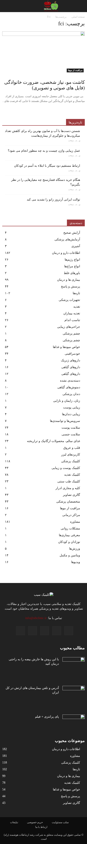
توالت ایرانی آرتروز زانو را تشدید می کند (53, 199)
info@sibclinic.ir (36, 618)
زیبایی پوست (71, 407)
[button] (6, 6)
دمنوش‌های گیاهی (68, 387)
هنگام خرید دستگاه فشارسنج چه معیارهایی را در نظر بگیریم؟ (45, 182)
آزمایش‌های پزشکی (67, 239)
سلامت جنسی (71, 434)
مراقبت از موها (75, 70)
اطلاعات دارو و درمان (66, 253)
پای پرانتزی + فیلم (47, 716)
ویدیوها (75, 562)
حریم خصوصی (35, 822)
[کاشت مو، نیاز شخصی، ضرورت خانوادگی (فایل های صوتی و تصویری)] (43, 51)
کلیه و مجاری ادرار (68, 488)
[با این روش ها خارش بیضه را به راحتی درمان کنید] (73, 665)
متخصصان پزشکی (68, 501)
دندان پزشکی (71, 394)
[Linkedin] (32, 630)
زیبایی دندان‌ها (71, 414)
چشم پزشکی (71, 333)
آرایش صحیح (71, 232)
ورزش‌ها (74, 548)
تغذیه (76, 306)
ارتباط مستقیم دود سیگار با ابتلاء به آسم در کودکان (47, 165)
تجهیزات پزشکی (69, 300)
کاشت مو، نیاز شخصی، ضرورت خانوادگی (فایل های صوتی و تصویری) (44, 85)
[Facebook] (68, 630)
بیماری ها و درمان (68, 279)
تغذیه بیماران (71, 313)
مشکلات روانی (70, 528)
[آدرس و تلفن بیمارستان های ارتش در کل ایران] (73, 694)
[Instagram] (44, 630)
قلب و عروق (71, 447)
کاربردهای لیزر (70, 454)
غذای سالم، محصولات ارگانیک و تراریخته (53, 441)
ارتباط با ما (41, 827)
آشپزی (75, 246)
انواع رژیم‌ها (72, 259)
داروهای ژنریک (70, 360)
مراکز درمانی (71, 515)
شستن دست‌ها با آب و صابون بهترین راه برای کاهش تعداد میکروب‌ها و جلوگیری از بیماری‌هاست (42, 133)
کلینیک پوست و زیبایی (66, 468)
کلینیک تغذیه (72, 474)
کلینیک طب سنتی (68, 481)
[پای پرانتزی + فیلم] (73, 722)
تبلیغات (14, 822)
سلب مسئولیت (60, 822)
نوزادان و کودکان (69, 542)
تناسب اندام (72, 320)
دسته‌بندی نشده (70, 380)
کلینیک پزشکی (70, 461)
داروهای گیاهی (70, 367)
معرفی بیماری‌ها (69, 535)
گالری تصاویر (71, 494)
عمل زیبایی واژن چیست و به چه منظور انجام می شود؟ (44, 150)
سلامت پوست (71, 427)
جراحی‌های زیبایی (68, 326)
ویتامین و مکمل (70, 555)
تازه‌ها (76, 293)
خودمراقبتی (72, 353)
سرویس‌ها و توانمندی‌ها (65, 421)
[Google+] (56, 630)
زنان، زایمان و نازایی (66, 400)
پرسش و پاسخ (70, 286)
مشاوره (75, 521)
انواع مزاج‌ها (72, 266)
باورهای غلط (72, 273)
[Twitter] (20, 630)
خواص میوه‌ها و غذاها (66, 347)
